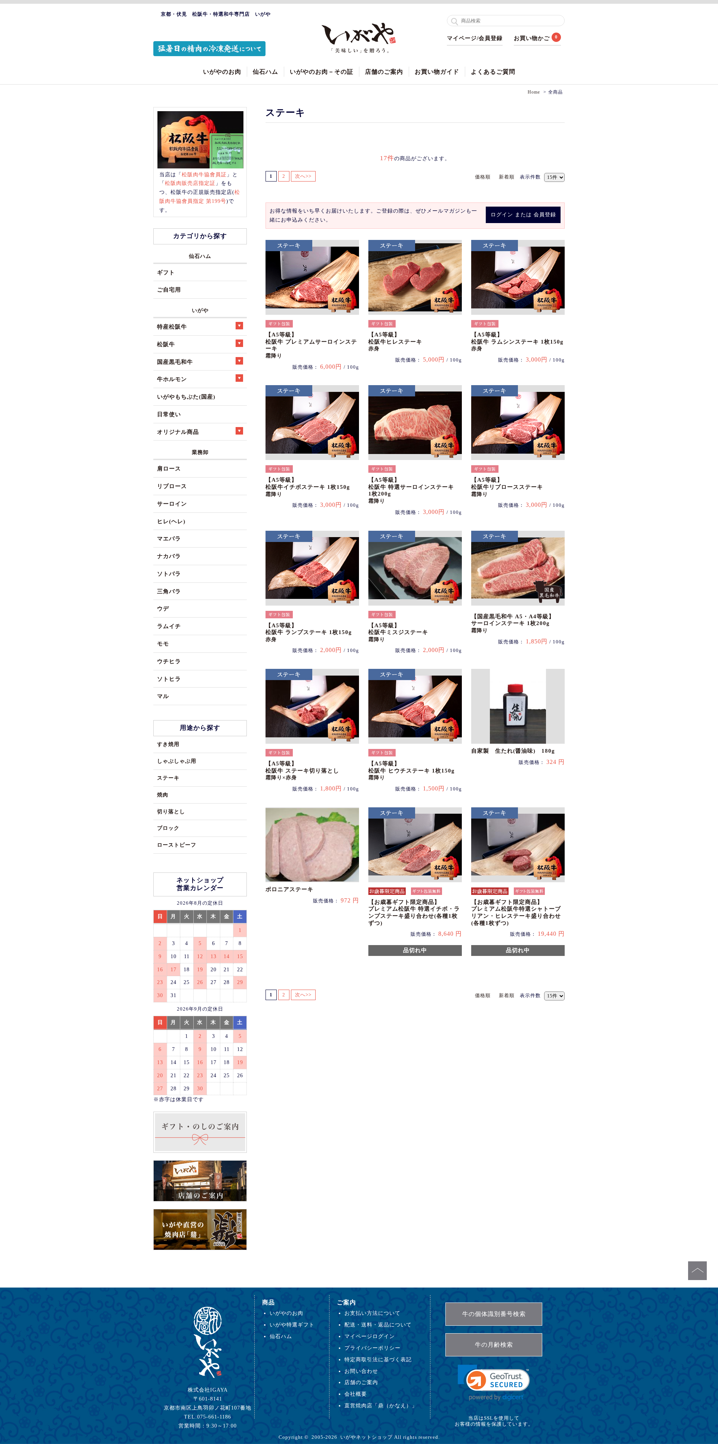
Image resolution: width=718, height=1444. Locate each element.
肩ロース (169, 468)
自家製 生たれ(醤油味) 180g (513, 751)
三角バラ (169, 591)
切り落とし (171, 811)
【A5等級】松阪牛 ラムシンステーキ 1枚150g (517, 341)
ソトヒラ (169, 679)
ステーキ (168, 778)
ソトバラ (169, 573)
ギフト (166, 272)
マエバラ (169, 538)
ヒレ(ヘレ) (171, 521)
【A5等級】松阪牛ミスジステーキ (398, 632)
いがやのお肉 (222, 71)
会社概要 (355, 1394)
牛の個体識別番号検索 (494, 1314)
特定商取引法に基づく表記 (378, 1359)
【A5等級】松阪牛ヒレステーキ (395, 341)
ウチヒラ (169, 661)
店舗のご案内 (384, 71)
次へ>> (303, 176)
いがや (200, 310)
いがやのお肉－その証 (321, 71)
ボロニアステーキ (289, 889)
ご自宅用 (169, 289)
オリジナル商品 (178, 432)
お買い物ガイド (437, 71)
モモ (163, 643)
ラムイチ (169, 626)
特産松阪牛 (172, 326)
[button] (493, 1383)
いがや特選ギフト (292, 1325)
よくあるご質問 (493, 71)
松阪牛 (166, 344)
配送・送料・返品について (378, 1325)
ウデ (163, 608)
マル (163, 696)
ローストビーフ (176, 845)
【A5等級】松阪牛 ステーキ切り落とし (302, 770)
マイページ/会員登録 (475, 38)
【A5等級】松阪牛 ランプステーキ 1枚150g (309, 632)
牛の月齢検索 (494, 1344)
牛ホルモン (172, 379)
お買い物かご (532, 38)
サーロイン (172, 503)
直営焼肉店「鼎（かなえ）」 (380, 1405)
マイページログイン (369, 1336)
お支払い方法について (372, 1313)
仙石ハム (265, 71)
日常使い (169, 414)
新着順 (507, 177)
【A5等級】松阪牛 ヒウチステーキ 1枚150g (411, 770)
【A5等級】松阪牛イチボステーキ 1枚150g (308, 487)
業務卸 (200, 452)
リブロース (172, 486)
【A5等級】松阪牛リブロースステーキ (507, 487)
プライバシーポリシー (372, 1348)
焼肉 (162, 795)
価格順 (483, 177)
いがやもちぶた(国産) (186, 396)
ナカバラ (169, 556)
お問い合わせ (361, 1371)
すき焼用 (168, 744)
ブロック (168, 828)
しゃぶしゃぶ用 (176, 761)
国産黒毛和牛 (175, 362)
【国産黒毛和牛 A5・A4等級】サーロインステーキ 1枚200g (513, 623)
